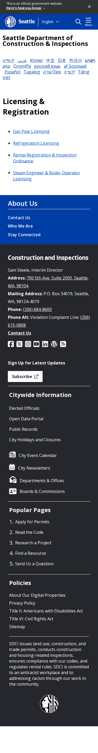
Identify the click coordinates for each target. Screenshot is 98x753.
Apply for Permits (32, 522)
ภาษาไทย (52, 72)
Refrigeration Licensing (36, 143)
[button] (90, 7)
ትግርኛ (69, 72)
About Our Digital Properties (37, 595)
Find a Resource (30, 553)
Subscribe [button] (22, 376)
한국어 (75, 60)
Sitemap (17, 627)
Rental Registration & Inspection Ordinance (45, 158)
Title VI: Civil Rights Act (31, 619)
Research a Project (33, 543)
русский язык (47, 66)
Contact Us (19, 217)
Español (12, 72)
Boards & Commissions (42, 491)
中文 (50, 60)
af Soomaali (75, 66)
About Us (22, 203)
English (48, 21)
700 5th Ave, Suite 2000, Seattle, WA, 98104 (48, 282)
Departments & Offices (42, 480)
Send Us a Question (34, 564)
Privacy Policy (22, 603)
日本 (62, 60)
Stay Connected (24, 235)
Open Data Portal (26, 419)
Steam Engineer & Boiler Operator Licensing (46, 175)
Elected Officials (24, 408)
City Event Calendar (38, 455)
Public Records (23, 429)
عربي (22, 60)
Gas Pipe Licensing (31, 131)
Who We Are (20, 226)
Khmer (36, 60)
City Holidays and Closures (35, 440)
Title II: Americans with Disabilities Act (46, 611)
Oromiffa (22, 66)
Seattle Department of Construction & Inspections (45, 40)
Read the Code (29, 532)
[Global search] (79, 22)
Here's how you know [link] (24, 8)
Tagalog (32, 72)
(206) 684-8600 (37, 309)
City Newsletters (34, 468)
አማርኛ (8, 60)
